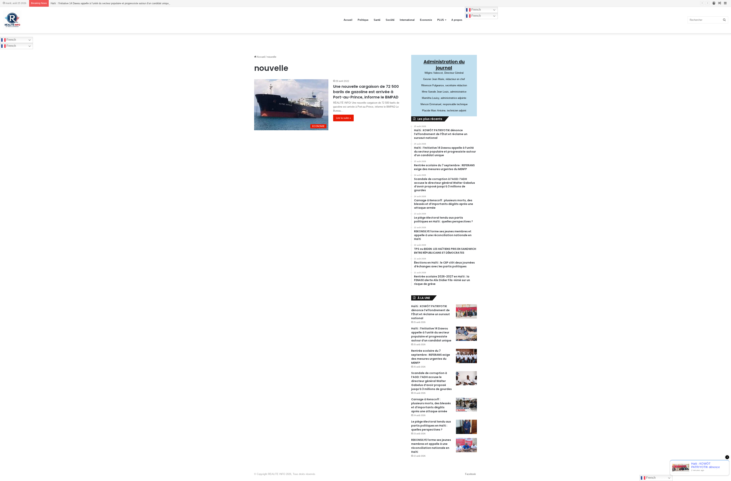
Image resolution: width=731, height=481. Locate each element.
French (476, 9)
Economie (426, 19)
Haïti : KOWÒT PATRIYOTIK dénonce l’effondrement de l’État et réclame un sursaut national (430, 312)
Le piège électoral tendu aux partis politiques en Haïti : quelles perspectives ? (431, 425)
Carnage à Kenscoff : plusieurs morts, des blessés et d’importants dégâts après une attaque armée (431, 405)
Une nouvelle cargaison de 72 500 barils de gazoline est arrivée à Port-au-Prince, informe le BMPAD (366, 92)
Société (390, 19)
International (407, 19)
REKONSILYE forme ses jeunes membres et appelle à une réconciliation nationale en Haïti (431, 446)
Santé (377, 19)
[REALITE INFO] (12, 20)
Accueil (348, 19)
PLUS (440, 19)
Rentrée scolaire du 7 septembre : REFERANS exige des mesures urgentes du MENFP (430, 357)
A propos (456, 19)
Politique (363, 19)
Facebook (470, 474)
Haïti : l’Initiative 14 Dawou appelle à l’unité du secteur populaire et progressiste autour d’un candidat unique (110, 3)
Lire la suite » (343, 118)
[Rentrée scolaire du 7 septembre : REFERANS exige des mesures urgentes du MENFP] (466, 356)
